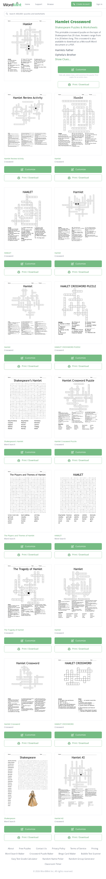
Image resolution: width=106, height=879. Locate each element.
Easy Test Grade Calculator (24, 858)
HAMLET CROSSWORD (64, 724)
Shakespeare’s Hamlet (13, 441)
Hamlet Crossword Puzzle (66, 441)
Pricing (94, 848)
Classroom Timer (53, 864)
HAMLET (7, 253)
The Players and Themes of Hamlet (19, 535)
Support (38, 4)
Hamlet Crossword (72, 21)
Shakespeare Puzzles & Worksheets (76, 27)
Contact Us (41, 848)
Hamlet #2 (59, 818)
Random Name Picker (53, 858)
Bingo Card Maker (67, 853)
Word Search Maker (14, 853)
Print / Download (80, 84)
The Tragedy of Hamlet (14, 630)
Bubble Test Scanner (91, 853)
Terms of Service (78, 848)
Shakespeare (9, 818)
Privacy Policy (58, 848)
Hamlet (58, 158)
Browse (50, 4)
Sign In (99, 4)
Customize (80, 69)
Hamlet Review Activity (14, 158)
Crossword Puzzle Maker (41, 853)
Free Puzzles (25, 848)
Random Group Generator (82, 858)
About (11, 848)
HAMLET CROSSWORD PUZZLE (67, 347)
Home (27, 4)
